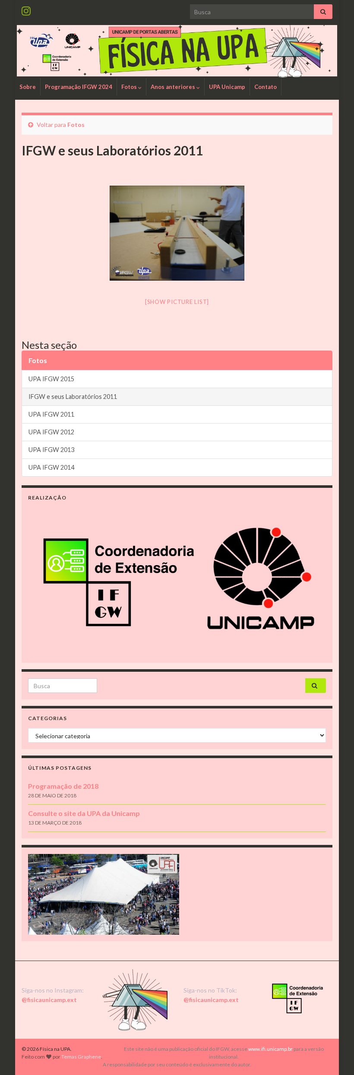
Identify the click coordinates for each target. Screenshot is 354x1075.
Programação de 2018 (63, 786)
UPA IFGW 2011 (51, 414)
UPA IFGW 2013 (51, 449)
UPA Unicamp (227, 86)
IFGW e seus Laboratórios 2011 (72, 396)
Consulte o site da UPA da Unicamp (84, 813)
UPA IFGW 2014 (51, 467)
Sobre (27, 86)
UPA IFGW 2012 (51, 432)
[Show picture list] (177, 301)
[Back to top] (334, 1055)
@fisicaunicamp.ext (49, 999)
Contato (265, 86)
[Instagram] (26, 9)
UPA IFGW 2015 (51, 379)
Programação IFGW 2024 (78, 86)
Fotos (129, 86)
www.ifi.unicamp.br (270, 1049)
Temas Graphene (81, 1056)
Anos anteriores (173, 86)
